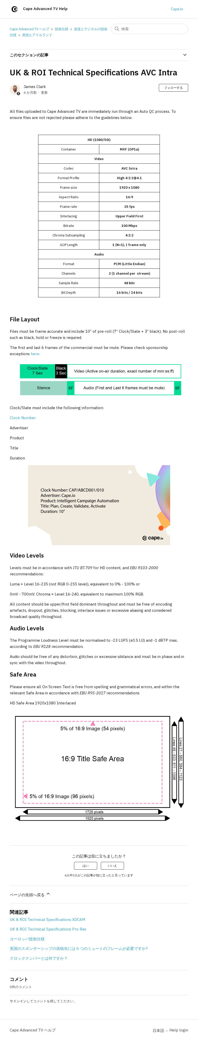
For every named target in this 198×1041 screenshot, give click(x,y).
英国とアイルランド (37, 35)
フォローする (173, 88)
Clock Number (23, 417)
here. (35, 353)
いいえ (112, 866)
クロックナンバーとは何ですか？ (39, 958)
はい (85, 866)
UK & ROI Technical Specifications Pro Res (48, 929)
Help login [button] (178, 1030)
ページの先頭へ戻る (28, 894)
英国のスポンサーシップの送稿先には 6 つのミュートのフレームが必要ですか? (78, 948)
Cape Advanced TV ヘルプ (29, 29)
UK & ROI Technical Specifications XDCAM (47, 919)
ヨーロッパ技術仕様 (27, 938)
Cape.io (177, 9)
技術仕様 (61, 29)
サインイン (18, 1001)
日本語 (159, 1030)
